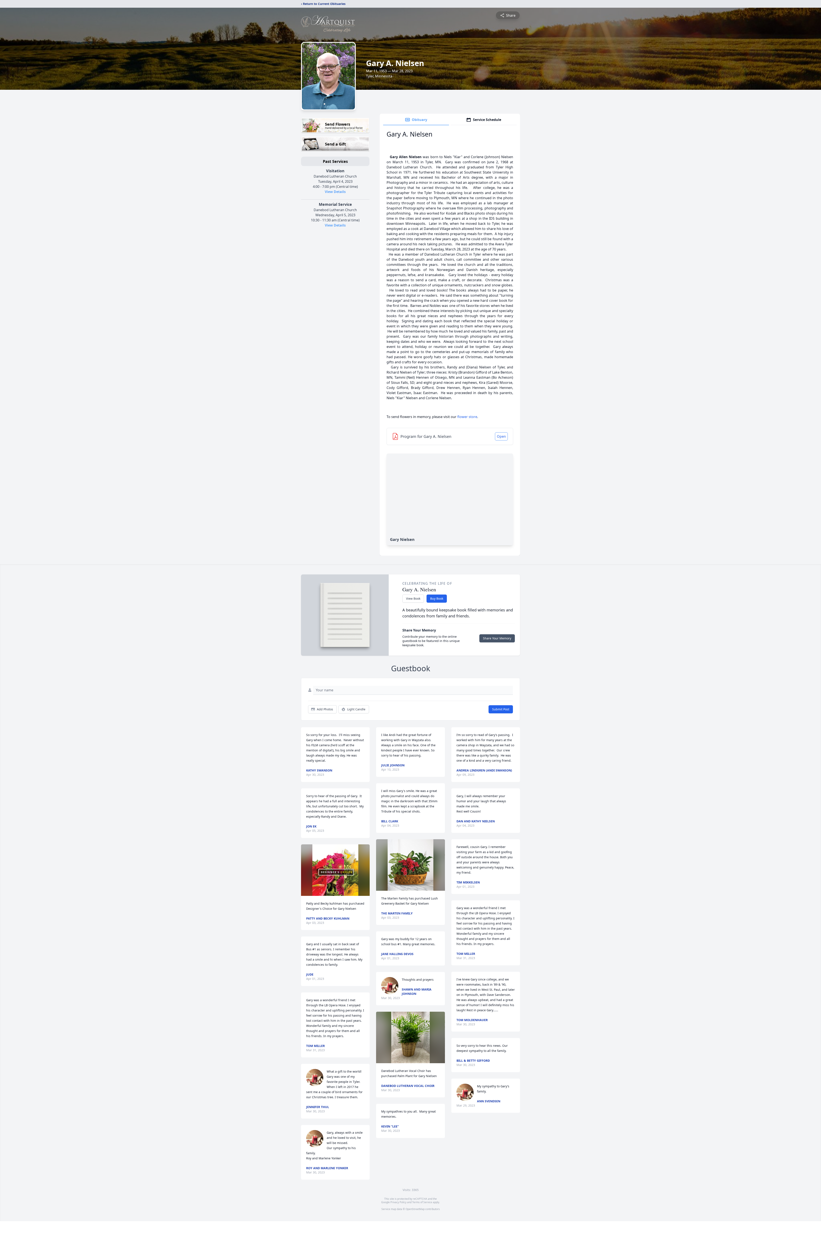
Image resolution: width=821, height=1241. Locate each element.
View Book (413, 598)
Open (501, 436)
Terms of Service (422, 1202)
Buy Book (436, 598)
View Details (335, 191)
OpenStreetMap (415, 1209)
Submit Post (500, 709)
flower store (467, 416)
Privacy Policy (398, 1202)
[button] (335, 870)
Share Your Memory (497, 638)
